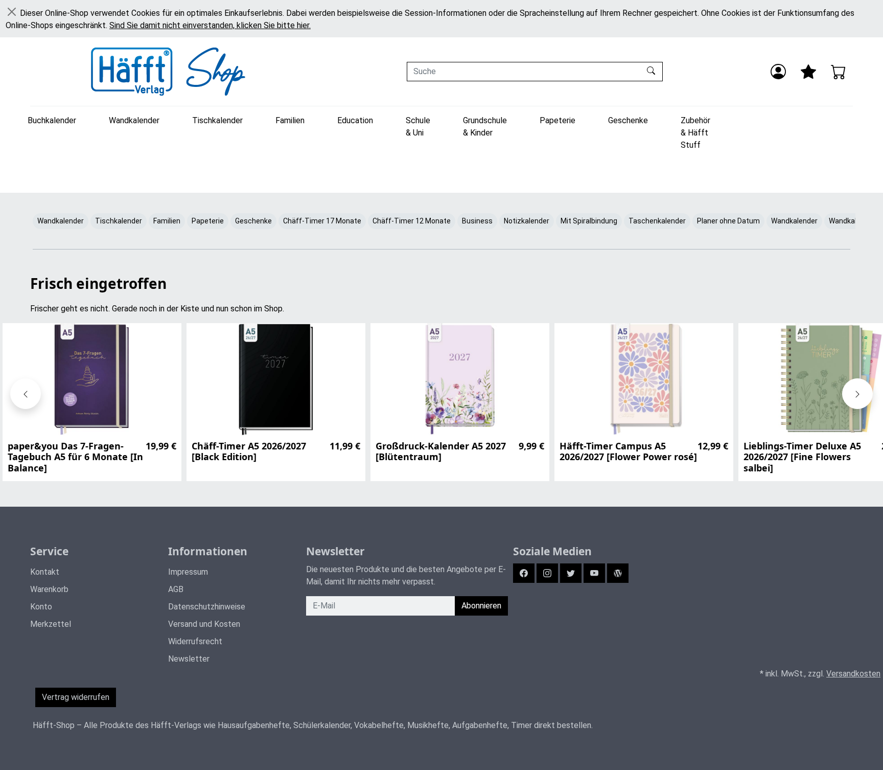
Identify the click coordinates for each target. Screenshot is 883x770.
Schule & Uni (418, 127)
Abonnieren (481, 605)
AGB (175, 589)
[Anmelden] (778, 71)
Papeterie (557, 120)
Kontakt (44, 572)
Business (477, 221)
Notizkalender (526, 221)
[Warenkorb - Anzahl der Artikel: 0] (838, 71)
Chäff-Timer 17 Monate (322, 221)
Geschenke (628, 120)
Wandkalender (134, 120)
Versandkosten (853, 673)
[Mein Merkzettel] (808, 71)
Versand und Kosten (204, 624)
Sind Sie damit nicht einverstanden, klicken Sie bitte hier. (210, 25)
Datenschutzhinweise (206, 607)
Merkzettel (50, 624)
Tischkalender (217, 120)
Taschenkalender (657, 221)
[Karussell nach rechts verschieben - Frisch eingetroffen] (857, 393)
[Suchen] (652, 71)
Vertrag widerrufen (75, 697)
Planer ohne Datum (728, 221)
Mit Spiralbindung (589, 221)
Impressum (188, 572)
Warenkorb (49, 589)
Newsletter (189, 659)
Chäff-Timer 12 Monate (412, 221)
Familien (290, 120)
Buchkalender (52, 120)
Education (355, 120)
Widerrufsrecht (195, 641)
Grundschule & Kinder (485, 127)
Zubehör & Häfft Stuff (695, 133)
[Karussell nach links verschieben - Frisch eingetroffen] (25, 393)
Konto (41, 607)
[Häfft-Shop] (168, 72)
